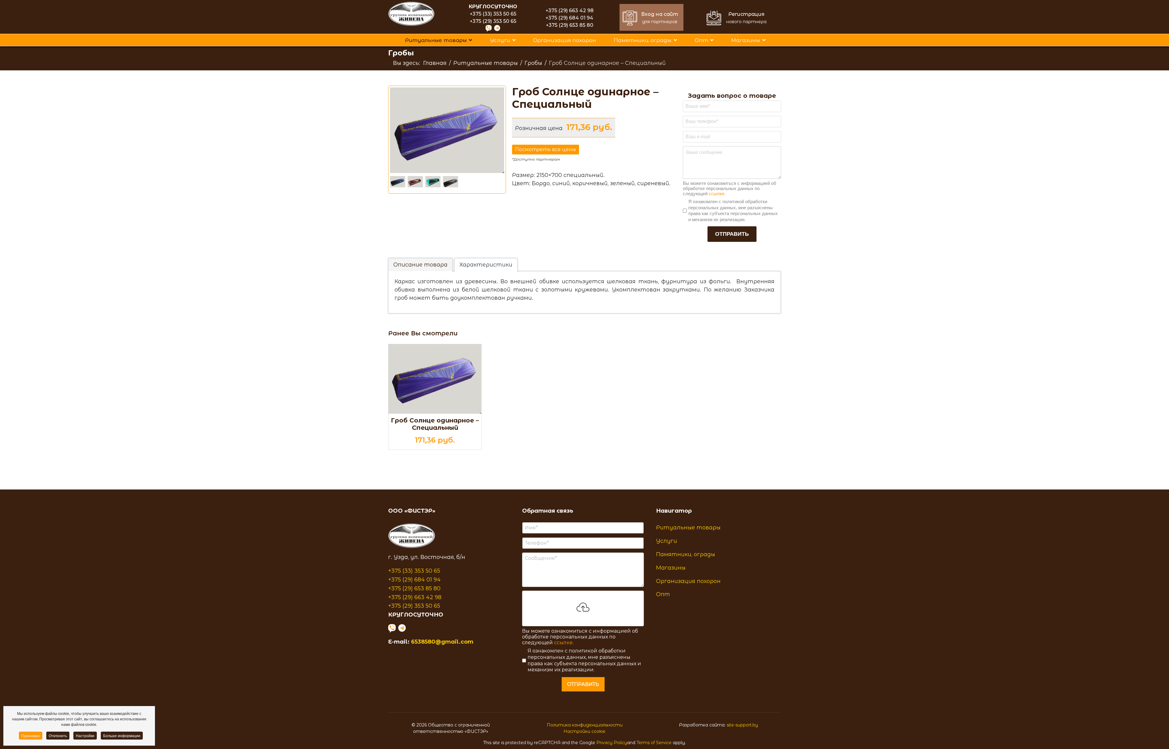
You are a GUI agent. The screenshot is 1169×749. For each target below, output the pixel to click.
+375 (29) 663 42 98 (570, 10)
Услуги (500, 40)
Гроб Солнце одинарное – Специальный (435, 424)
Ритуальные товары (436, 40)
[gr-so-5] (399, 181)
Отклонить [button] (58, 735)
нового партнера (746, 21)
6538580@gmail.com (442, 641)
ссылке (716, 193)
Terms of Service (654, 742)
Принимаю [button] (30, 735)
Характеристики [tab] (485, 264)
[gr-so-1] (416, 182)
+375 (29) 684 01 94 (569, 18)
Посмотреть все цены (545, 149)
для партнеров (659, 21)
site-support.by (742, 725)
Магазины (745, 40)
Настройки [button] (85, 735)
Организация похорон (564, 40)
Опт (701, 40)
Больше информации (121, 735)
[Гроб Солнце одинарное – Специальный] (435, 379)
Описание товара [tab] (420, 264)
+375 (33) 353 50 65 (493, 14)
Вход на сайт (659, 14)
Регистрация (746, 14)
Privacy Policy (611, 742)
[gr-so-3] (452, 181)
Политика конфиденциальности (585, 725)
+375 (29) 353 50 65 (493, 21)
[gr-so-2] (434, 181)
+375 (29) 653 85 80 (569, 25)
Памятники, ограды (643, 40)
